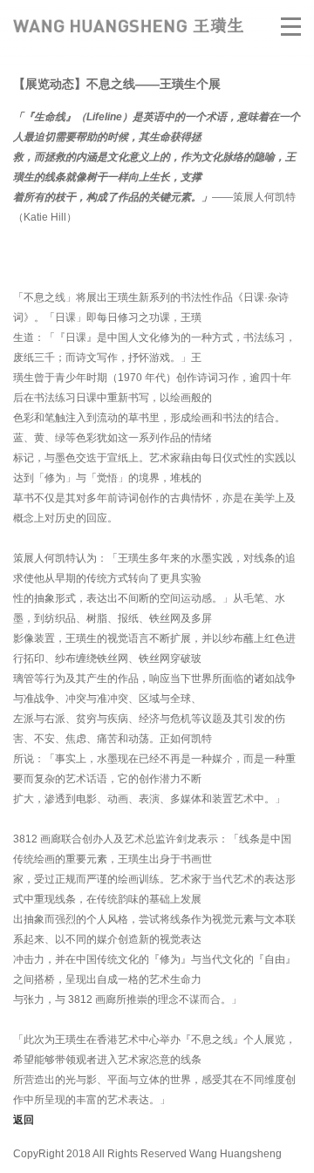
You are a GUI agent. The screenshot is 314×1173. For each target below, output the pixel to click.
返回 (23, 1120)
